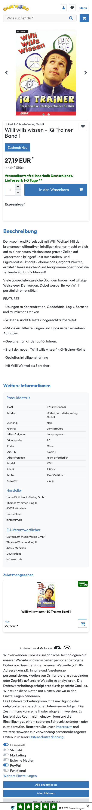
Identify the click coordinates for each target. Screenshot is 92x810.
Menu (83, 8)
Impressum (64, 726)
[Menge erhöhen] (18, 187)
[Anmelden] (63, 7)
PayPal (15, 765)
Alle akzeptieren (46, 785)
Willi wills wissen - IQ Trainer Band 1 (46, 611)
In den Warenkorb (54, 189)
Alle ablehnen (46, 793)
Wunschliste (83, 126)
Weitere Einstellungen (20, 776)
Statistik (16, 750)
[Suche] (71, 18)
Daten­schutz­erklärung (46, 737)
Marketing (18, 755)
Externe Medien (22, 760)
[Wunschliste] (72, 7)
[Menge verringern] (18, 193)
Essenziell (17, 745)
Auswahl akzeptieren (46, 802)
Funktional (18, 770)
